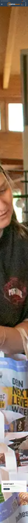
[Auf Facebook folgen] (25, 2)
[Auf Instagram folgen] (25, 4)
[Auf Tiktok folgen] (25, 5)
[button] (2, 4)
